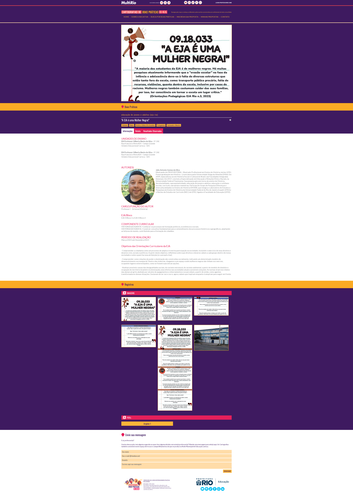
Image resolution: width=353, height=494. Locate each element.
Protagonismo (161, 125)
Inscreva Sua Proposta (187, 17)
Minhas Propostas (209, 17)
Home (126, 17)
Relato (138, 131)
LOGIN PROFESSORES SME (224, 2)
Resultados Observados (152, 131)
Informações (128, 131)
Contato (225, 17)
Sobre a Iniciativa (139, 17)
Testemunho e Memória (173, 125)
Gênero (132, 125)
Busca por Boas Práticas (162, 17)
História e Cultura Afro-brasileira (145, 125)
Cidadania (125, 125)
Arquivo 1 (147, 423)
